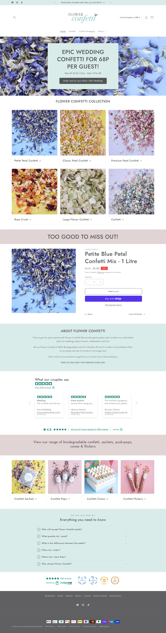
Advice (60, 596)
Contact (87, 596)
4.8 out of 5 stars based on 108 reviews (89, 429)
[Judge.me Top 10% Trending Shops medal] (115, 580)
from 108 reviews (43, 387)
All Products (50, 596)
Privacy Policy (115, 596)
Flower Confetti (23, 626)
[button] (14, 17)
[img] (84, 384)
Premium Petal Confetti (125, 160)
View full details (135, 314)
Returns (78, 596)
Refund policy (50, 626)
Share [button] (90, 314)
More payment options (113, 305)
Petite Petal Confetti (26, 160)
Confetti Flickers (133, 498)
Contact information (90, 626)
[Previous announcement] (55, 2)
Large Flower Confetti (76, 219)
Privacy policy (62, 626)
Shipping (100, 272)
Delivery (69, 596)
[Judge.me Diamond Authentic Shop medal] (82, 580)
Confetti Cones (96, 498)
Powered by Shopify (36, 626)
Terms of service (74, 626)
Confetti (116, 219)
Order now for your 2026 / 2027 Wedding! (83, 81)
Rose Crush (21, 219)
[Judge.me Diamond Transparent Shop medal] (93, 580)
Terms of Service (100, 596)
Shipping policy (104, 626)
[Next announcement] (110, 2)
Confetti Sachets (24, 498)
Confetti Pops (59, 498)
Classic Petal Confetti (75, 160)
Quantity (88, 277)
